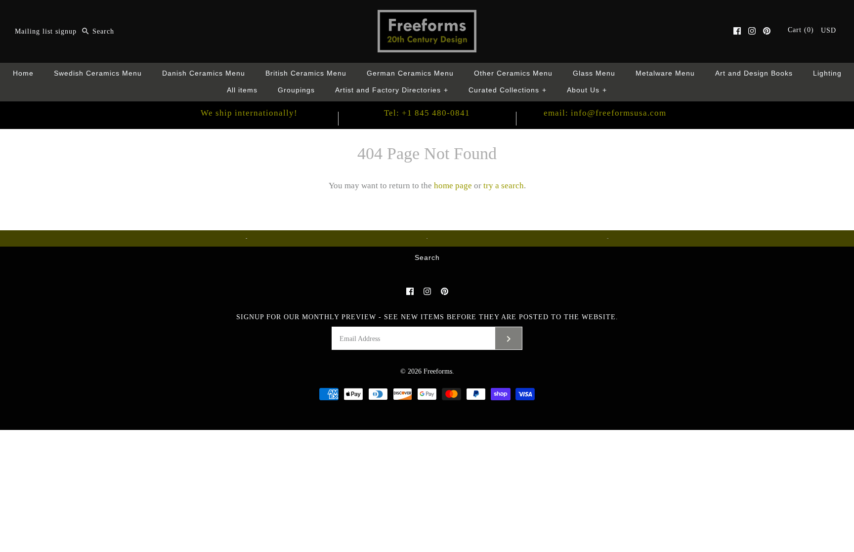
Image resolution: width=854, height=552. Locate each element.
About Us (587, 90)
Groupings (296, 90)
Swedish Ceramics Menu (98, 73)
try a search (503, 185)
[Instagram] (752, 31)
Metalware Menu (665, 73)
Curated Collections (508, 90)
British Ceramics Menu (305, 73)
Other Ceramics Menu (513, 73)
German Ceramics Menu (410, 73)
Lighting (827, 73)
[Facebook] (737, 31)
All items (242, 90)
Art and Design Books (754, 73)
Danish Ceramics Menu (203, 73)
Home (23, 73)
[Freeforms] (427, 16)
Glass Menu (594, 73)
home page (453, 185)
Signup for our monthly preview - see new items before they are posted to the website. (427, 317)
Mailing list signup (46, 31)
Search (427, 257)
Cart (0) (802, 30)
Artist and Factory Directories (391, 90)
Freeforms (438, 371)
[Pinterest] (766, 31)
